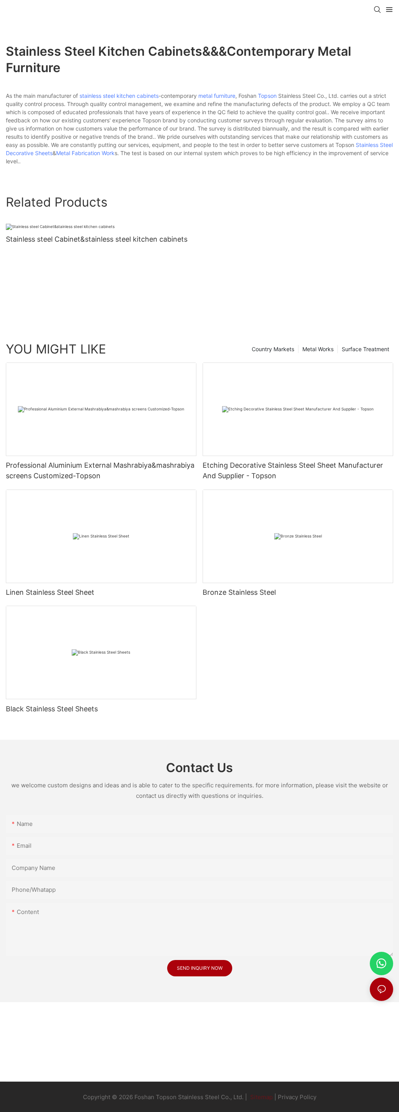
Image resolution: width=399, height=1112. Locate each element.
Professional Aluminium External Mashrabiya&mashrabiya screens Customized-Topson (100, 470)
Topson (267, 95)
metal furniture (216, 95)
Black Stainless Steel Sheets (52, 709)
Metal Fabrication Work (85, 153)
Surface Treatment (365, 349)
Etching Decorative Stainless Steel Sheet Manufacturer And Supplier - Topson (293, 470)
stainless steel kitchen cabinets (119, 95)
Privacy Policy (297, 1097)
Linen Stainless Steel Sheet (50, 592)
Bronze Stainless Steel (239, 592)
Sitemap (261, 1097)
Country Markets (273, 349)
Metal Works (318, 349)
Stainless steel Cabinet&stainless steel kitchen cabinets (96, 239)
